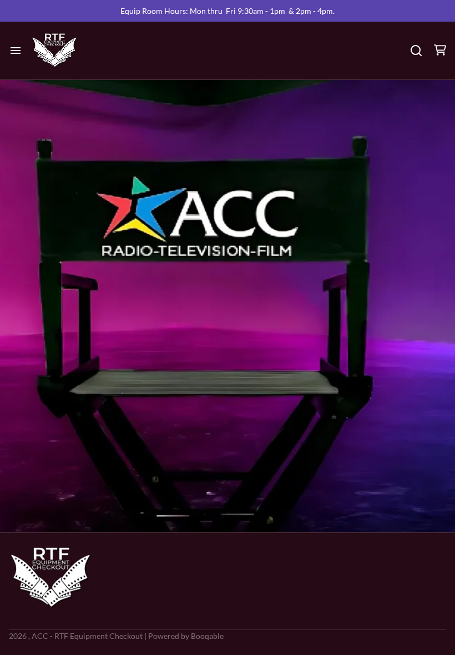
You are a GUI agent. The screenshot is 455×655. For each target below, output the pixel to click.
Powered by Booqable (186, 636)
